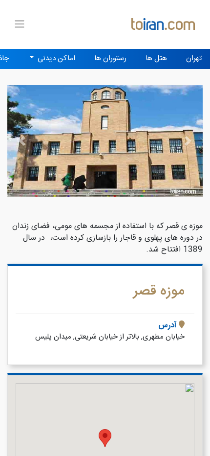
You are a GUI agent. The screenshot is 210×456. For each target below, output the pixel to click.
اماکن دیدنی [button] (55, 58)
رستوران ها (110, 58)
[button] (22, 141)
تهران (194, 58)
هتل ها (156, 58)
